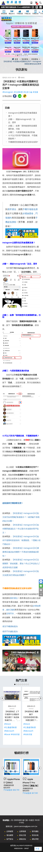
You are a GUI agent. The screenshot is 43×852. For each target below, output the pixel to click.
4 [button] (21, 55)
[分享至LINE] (20, 96)
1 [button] (15, 55)
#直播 (35, 92)
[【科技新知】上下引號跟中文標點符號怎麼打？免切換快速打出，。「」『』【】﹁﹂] (12, 696)
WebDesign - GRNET (21, 848)
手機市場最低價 (30, 209)
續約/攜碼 (10, 609)
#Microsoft (9, 731)
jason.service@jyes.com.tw (25, 826)
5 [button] (23, 55)
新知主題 (22, 835)
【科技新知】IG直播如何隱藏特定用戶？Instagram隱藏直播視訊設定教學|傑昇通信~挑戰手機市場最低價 (14, 4)
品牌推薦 (22, 831)
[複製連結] (25, 96)
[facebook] (41, 7)
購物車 (37, 4)
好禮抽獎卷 (28, 213)
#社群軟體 (18, 92)
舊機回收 (35, 14)
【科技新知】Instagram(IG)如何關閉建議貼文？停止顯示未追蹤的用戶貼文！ (20, 528)
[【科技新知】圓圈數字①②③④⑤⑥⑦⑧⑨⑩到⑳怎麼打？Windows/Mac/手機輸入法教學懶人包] (31, 696)
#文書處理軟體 (10, 727)
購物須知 (22, 839)
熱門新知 (9, 839)
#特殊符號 (15, 734)
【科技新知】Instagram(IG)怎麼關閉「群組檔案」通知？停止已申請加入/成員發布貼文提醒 (21, 563)
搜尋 (40, 2)
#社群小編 (27, 92)
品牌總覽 (9, 831)
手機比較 (27, 14)
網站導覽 (35, 839)
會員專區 (31, 2)
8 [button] (28, 684)
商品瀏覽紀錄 (40, 590)
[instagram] (33, 7)
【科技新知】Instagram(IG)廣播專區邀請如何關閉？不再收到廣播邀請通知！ (20, 552)
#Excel (7, 734)
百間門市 (10, 613)
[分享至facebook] (14, 96)
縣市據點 (35, 831)
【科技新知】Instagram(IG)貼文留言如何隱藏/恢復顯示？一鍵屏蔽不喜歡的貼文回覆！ (21, 517)
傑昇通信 (12, 209)
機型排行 (12, 14)
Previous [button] (4, 36)
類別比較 (35, 835)
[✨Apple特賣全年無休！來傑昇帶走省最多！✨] (21, 36)
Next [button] (38, 36)
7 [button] (27, 55)
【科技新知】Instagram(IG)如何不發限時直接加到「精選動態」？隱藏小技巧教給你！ (21, 540)
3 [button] (19, 55)
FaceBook (40, 581)
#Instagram (7, 92)
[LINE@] (37, 7)
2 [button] (17, 55)
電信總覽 (9, 835)
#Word (7, 724)
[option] (21, 36)
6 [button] (25, 55)
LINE (41, 586)
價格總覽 (4, 14)
